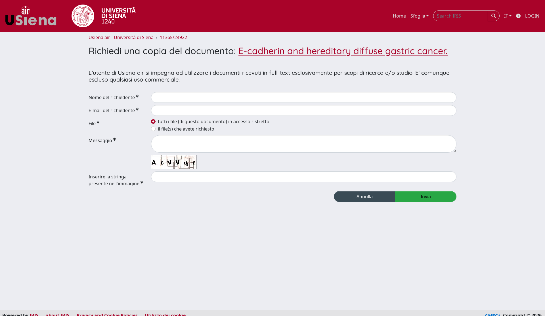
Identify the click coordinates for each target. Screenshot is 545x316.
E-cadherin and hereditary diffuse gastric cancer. (343, 50)
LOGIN (532, 16)
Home (399, 16)
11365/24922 (173, 37)
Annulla (365, 196)
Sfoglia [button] (417, 16)
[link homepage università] (103, 15)
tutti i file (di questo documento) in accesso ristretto (213, 121)
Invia (426, 196)
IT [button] (506, 16)
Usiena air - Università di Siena (121, 37)
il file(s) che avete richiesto (186, 129)
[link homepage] (32, 15)
